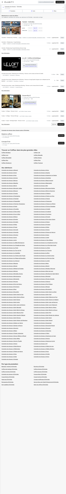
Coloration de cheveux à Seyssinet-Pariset (44, 325)
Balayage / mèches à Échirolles (9, 366)
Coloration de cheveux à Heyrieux (10, 235)
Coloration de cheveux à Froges (9, 227)
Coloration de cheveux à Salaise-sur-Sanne (12, 323)
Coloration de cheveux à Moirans (10, 271)
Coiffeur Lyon (5, 155)
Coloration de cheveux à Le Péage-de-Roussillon (14, 258)
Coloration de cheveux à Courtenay (42, 214)
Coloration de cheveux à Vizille (9, 356)
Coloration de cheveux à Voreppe (10, 359)
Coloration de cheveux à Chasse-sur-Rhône (44, 204)
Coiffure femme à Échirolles (40, 369)
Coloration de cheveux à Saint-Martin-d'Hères (45, 307)
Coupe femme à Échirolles (8, 377)
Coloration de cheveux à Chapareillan (11, 201)
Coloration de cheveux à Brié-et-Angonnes (44, 191)
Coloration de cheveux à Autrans (10, 178)
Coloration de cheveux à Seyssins (10, 328)
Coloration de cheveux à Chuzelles (10, 209)
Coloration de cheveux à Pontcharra (10, 286)
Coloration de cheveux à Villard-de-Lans (44, 346)
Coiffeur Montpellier (6, 157)
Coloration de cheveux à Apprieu (42, 172)
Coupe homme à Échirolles (40, 377)
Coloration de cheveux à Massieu (10, 263)
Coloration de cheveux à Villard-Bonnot (11, 346)
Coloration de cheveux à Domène (10, 219)
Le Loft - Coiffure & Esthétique (31, 58)
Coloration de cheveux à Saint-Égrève (11, 299)
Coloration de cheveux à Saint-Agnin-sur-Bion (45, 292)
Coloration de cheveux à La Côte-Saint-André (45, 245)
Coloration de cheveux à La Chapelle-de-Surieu (13, 245)
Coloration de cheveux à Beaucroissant (43, 180)
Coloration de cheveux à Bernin (9, 185)
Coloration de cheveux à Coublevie (42, 211)
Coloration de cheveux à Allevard (10, 170)
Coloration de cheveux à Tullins (41, 333)
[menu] (2, 2)
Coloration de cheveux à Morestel (42, 276)
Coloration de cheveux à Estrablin (10, 222)
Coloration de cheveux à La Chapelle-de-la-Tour (45, 242)
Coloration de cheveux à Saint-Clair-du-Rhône (13, 297)
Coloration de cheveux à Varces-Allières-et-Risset (14, 336)
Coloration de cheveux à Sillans (9, 330)
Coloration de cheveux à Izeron (9, 237)
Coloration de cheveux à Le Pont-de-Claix (44, 258)
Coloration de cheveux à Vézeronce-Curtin (44, 341)
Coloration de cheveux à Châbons (42, 193)
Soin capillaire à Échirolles (8, 384)
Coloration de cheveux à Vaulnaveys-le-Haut (45, 336)
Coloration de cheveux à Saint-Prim (42, 312)
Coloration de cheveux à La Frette (10, 248)
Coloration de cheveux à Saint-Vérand (43, 320)
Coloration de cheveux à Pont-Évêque (43, 284)
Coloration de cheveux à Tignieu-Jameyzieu (12, 333)
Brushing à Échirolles (39, 366)
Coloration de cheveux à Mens (41, 263)
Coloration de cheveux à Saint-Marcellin (11, 307)
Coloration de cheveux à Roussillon (10, 292)
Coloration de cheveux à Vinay (41, 351)
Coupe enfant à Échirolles (40, 374)
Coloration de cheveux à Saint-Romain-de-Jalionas (46, 315)
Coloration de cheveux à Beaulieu (10, 183)
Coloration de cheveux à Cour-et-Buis (11, 214)
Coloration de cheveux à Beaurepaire (43, 183)
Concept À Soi (6, 141)
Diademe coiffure (7, 134)
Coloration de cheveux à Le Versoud (10, 261)
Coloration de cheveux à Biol (41, 185)
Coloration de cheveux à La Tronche (42, 250)
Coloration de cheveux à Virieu (9, 354)
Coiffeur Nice (5, 160)
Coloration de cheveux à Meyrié (41, 266)
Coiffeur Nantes (38, 157)
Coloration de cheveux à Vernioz (42, 338)
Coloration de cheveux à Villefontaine (11, 349)
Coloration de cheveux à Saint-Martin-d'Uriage (13, 310)
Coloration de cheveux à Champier (10, 198)
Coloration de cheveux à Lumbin (42, 261)
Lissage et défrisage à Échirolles (42, 379)
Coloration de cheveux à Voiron (41, 356)
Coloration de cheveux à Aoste (9, 172)
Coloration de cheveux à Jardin (41, 237)
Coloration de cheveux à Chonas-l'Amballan (44, 206)
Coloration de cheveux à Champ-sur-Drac (44, 196)
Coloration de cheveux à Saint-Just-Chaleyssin (45, 305)
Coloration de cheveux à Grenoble (10, 232)
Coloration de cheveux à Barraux (10, 180)
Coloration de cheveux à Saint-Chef (42, 294)
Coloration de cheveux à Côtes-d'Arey (11, 211)
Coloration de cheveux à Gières (41, 227)
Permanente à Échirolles (7, 382)
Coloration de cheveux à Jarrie (9, 240)
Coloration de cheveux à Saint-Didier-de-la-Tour (45, 297)
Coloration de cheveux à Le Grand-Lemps (44, 255)
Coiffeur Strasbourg (6, 163)
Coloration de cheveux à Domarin (42, 216)
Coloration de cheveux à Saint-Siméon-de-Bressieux (14, 320)
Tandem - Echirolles (28, 22)
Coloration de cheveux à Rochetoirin (43, 289)
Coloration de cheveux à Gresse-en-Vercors (44, 232)
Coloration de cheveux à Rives (9, 289)
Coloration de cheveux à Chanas (42, 198)
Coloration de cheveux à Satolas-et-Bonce (12, 325)
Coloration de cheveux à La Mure (42, 248)
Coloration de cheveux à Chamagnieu (11, 196)
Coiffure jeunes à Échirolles (40, 371)
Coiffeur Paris (37, 160)
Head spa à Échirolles (7, 379)
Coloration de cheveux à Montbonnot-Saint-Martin (46, 273)
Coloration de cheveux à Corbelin (42, 209)
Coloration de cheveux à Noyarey (10, 281)
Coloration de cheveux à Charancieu (43, 201)
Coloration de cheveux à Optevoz (42, 281)
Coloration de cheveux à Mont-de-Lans (43, 271)
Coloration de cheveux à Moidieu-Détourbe (44, 268)
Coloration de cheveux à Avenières (42, 178)
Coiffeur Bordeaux (6, 152)
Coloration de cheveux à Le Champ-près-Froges (13, 255)
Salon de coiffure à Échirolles (41, 384)
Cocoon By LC (26, 95)
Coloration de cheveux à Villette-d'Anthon (44, 349)
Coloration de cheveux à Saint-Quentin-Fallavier (13, 315)
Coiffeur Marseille (38, 155)
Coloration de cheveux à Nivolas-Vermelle (44, 279)
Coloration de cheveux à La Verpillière (11, 253)
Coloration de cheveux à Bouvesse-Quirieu (44, 188)
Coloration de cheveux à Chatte (9, 206)
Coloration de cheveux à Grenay (42, 229)
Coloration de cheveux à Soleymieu (42, 330)
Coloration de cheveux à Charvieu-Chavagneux (13, 204)
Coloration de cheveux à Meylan (9, 266)
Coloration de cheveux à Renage (42, 286)
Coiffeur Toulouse (38, 163)
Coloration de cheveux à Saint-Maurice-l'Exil (12, 312)
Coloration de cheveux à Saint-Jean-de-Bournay (46, 302)
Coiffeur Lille (37, 152)
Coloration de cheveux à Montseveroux (11, 276)
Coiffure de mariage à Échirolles (9, 369)
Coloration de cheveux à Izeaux (41, 235)
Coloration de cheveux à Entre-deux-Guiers (44, 219)
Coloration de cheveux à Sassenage (42, 323)
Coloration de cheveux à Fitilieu (9, 224)
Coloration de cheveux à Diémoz (10, 216)
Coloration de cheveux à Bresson (10, 191)
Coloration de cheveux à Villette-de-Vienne (12, 351)
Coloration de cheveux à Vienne (9, 343)
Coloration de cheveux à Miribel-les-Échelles (13, 268)
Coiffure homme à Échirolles (8, 371)
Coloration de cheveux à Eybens (42, 222)
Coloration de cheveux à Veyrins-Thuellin (12, 341)
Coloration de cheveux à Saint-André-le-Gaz (12, 294)
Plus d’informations (6, 53)
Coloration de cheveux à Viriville (42, 354)
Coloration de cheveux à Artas (9, 175)
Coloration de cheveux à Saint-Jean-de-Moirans (13, 305)
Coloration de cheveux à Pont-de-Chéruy (12, 284)
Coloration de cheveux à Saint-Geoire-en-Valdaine (46, 299)
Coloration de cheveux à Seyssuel (42, 328)
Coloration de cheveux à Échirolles (10, 374)
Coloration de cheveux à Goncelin (10, 229)
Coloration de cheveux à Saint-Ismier (11, 302)
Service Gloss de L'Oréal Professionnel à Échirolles (46, 382)
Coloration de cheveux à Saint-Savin (43, 317)
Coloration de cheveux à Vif (40, 343)
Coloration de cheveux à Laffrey (42, 253)
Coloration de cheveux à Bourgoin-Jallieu (12, 188)
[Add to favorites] (19, 22)
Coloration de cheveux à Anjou (41, 170)
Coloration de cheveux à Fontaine (42, 224)
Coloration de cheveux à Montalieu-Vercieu (12, 273)
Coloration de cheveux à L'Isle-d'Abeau (43, 240)
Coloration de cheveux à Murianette (10, 279)
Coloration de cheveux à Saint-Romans (11, 317)
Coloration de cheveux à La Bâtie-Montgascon (13, 242)
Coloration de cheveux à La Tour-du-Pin (11, 250)
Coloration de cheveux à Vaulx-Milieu (11, 338)
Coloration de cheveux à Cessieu (10, 193)
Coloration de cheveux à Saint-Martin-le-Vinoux (45, 310)
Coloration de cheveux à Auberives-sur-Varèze (45, 175)
